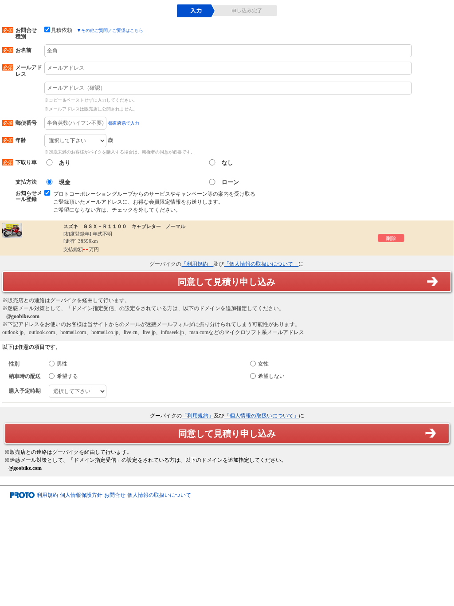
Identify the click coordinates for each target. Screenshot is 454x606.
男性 (62, 364)
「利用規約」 (197, 264)
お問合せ (114, 495)
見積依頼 (61, 30)
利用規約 (47, 495)
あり (64, 162)
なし (227, 162)
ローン (230, 182)
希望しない (271, 376)
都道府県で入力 (123, 123)
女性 (263, 364)
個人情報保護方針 (81, 495)
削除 (391, 238)
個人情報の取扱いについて (159, 495)
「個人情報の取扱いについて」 (261, 264)
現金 (64, 182)
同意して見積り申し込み (226, 282)
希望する (67, 376)
